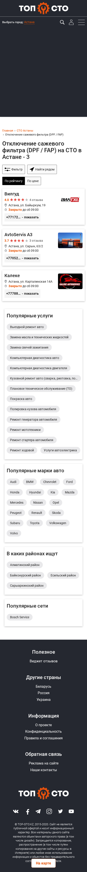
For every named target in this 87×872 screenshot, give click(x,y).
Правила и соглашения (43, 738)
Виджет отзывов (44, 661)
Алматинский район (24, 565)
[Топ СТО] (43, 8)
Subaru (15, 523)
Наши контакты (43, 770)
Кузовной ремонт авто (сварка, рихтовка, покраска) (45, 378)
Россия (44, 693)
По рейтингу (14, 181)
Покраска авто (21, 399)
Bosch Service (19, 617)
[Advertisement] (43, 73)
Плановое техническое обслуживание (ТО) (41, 388)
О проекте (43, 725)
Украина (44, 700)
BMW (29, 482)
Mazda (70, 492)
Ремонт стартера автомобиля (31, 440)
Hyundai (35, 492)
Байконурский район (25, 575)
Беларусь (43, 686)
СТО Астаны (25, 130)
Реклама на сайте (43, 763)
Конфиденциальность (43, 731)
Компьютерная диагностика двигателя (38, 368)
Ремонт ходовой (22, 450)
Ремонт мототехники (25, 430)
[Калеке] (43, 285)
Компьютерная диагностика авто (34, 358)
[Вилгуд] (43, 207)
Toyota (34, 523)
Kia (53, 492)
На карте (43, 863)
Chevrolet (49, 482)
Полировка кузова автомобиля (33, 409)
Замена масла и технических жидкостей (39, 337)
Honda (14, 492)
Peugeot (16, 513)
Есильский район (63, 575)
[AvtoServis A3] (43, 247)
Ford (69, 482)
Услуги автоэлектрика (60, 450)
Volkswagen (57, 523)
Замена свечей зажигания (29, 347)
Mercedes (16, 502)
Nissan (38, 502)
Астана (29, 22)
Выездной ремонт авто (27, 327)
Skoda (56, 513)
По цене (33, 181)
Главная (7, 130)
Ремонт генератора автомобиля (33, 419)
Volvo (14, 533)
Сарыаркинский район (27, 585)
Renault (36, 513)
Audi (13, 482)
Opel (56, 502)
